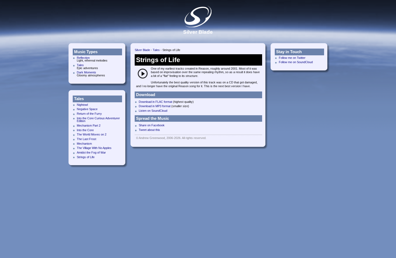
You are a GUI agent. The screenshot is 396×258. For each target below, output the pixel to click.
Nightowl (82, 104)
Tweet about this (149, 129)
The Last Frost (86, 139)
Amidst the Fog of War (91, 152)
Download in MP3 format (155, 106)
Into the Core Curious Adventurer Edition (98, 120)
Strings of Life (86, 157)
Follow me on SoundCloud (296, 62)
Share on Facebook (152, 125)
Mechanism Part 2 (88, 125)
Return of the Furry (89, 113)
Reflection (83, 57)
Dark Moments (86, 72)
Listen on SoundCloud (153, 110)
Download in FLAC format (155, 101)
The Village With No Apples (94, 148)
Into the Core (85, 130)
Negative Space (87, 109)
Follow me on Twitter (292, 57)
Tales (156, 50)
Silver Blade (142, 50)
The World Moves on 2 (91, 134)
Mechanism (84, 143)
